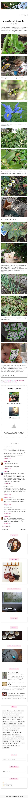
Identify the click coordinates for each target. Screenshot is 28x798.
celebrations (6, 717)
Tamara (6, 516)
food (22, 380)
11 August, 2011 (7, 458)
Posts (5, 783)
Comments (6, 785)
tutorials (17, 741)
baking (12, 719)
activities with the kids (11, 380)
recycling (5, 728)
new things (13, 717)
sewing (10, 721)
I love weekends (12, 723)
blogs (4, 736)
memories (9, 382)
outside (14, 382)
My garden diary (16, 734)
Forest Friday (6, 745)
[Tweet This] (6, 376)
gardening (3, 382)
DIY (3, 739)
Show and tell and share (14, 672)
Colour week (10, 736)
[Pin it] (14, 376)
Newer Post (5, 529)
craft (8, 710)
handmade (18, 712)
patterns (11, 741)
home (22, 710)
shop (15, 721)
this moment (6, 747)
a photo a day (21, 721)
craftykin (10, 796)
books (16, 732)
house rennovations (14, 728)
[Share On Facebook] (8, 376)
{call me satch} (7, 497)
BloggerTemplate (20, 796)
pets (22, 736)
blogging (13, 726)
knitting (17, 736)
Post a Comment (6, 526)
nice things (5, 730)
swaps (22, 743)
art (21, 732)
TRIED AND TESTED (7, 743)
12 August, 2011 (7, 494)
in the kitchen (6, 726)
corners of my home (8, 715)
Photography (20, 739)
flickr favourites (15, 745)
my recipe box (21, 726)
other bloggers (14, 730)
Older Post (23, 529)
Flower (5, 471)
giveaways (5, 741)
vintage (5, 723)
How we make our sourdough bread (16, 693)
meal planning (16, 743)
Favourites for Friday (8, 732)
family (19, 380)
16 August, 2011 (7, 523)
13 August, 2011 (7, 513)
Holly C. (5, 461)
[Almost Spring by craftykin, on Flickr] (14, 44)
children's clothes (10, 739)
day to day (21, 717)
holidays (19, 723)
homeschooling (7, 734)
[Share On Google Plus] (11, 376)
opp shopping (6, 719)
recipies (16, 715)
